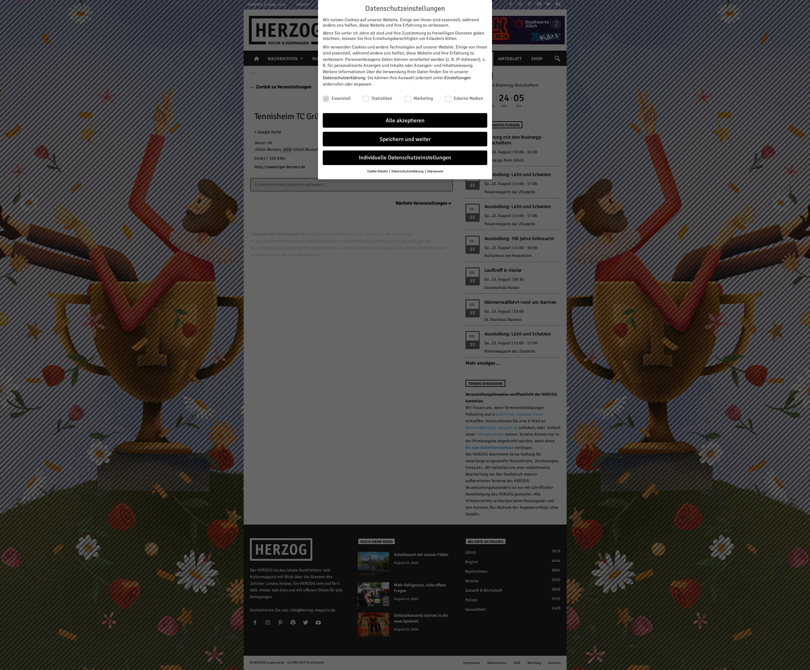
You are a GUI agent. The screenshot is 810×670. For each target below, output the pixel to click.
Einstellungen (457, 77)
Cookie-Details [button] (378, 171)
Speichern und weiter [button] (405, 139)
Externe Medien (468, 98)
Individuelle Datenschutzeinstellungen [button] (405, 157)
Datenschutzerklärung (344, 77)
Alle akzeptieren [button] (405, 120)
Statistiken (381, 98)
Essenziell (341, 98)
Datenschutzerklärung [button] (407, 171)
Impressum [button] (435, 171)
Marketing (423, 98)
